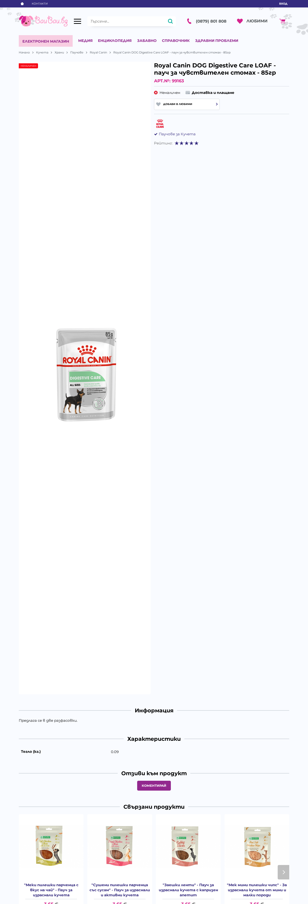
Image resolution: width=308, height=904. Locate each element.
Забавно (147, 40)
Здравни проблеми (216, 40)
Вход (283, 3)
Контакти (40, 3)
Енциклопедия (115, 40)
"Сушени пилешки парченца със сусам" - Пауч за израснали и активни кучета (120, 890)
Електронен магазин (45, 41)
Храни (59, 52)
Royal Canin (98, 52)
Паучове (76, 52)
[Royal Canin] (160, 124)
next (283, 872)
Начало (24, 52)
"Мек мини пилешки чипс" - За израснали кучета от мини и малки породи (257, 890)
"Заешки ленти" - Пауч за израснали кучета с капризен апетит (188, 890)
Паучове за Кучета (177, 134)
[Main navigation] (77, 21)
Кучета (42, 52)
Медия (85, 40)
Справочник (176, 40)
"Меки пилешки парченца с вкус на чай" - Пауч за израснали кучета (51, 890)
